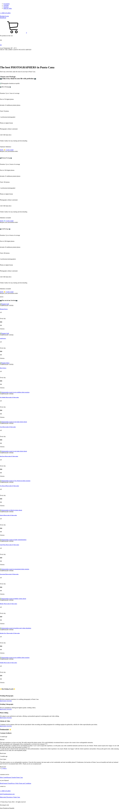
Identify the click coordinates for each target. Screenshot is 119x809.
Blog (1, 783)
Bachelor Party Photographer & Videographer (10, 633)
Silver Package (3, 367)
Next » (5, 768)
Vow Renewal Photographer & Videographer (9, 485)
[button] (13, 32)
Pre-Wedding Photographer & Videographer (9, 397)
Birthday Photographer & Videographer (8, 603)
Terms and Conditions (25, 783)
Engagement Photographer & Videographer (9, 574)
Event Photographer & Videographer (8, 426)
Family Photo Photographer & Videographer (9, 544)
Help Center (3, 777)
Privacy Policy (15, 783)
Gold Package (3, 338)
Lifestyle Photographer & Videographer (8, 515)
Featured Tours (7, 783)
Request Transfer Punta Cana (15, 777)
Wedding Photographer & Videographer (8, 662)
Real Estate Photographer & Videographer (9, 456)
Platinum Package (4, 309)
